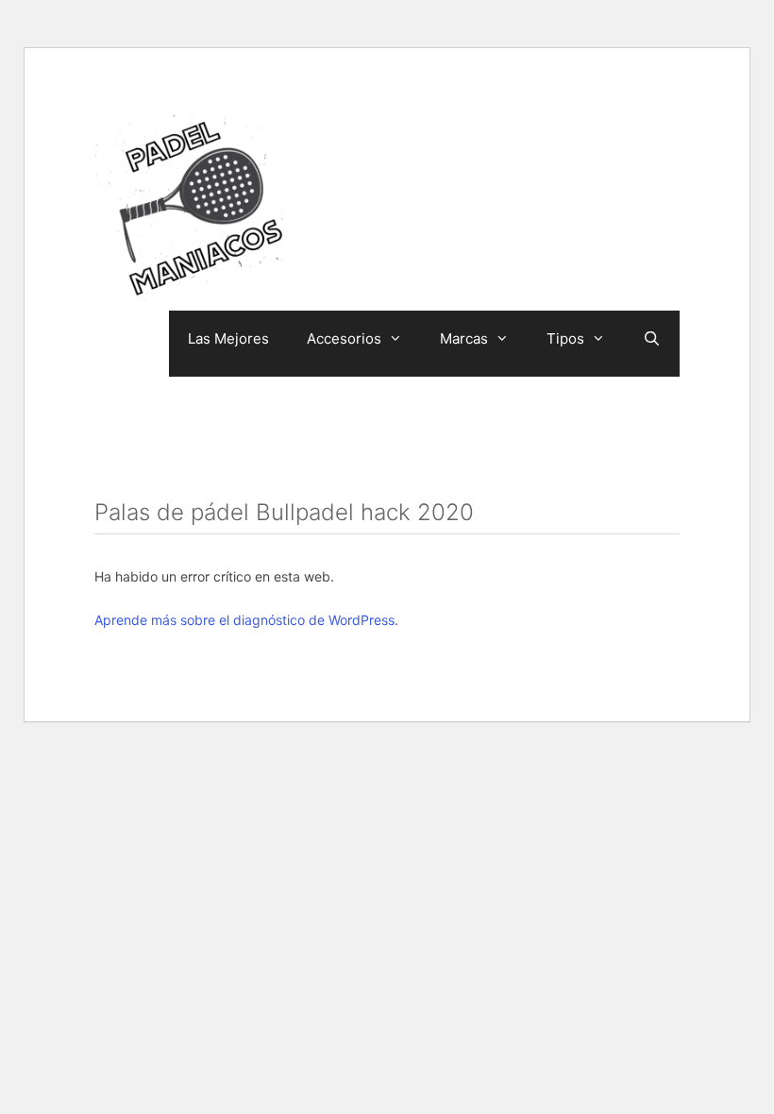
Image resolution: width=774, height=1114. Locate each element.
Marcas (464, 338)
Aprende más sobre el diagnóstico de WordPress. (246, 620)
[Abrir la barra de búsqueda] (652, 339)
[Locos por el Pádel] (198, 204)
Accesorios (344, 338)
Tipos (565, 338)
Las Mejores (228, 338)
